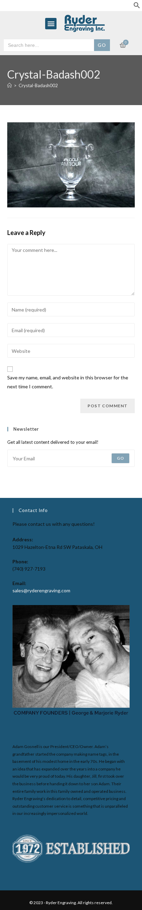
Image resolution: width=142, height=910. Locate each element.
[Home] (9, 85)
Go (120, 458)
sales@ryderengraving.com (41, 590)
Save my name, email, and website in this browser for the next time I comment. (67, 382)
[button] (136, 7)
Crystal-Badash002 (38, 85)
